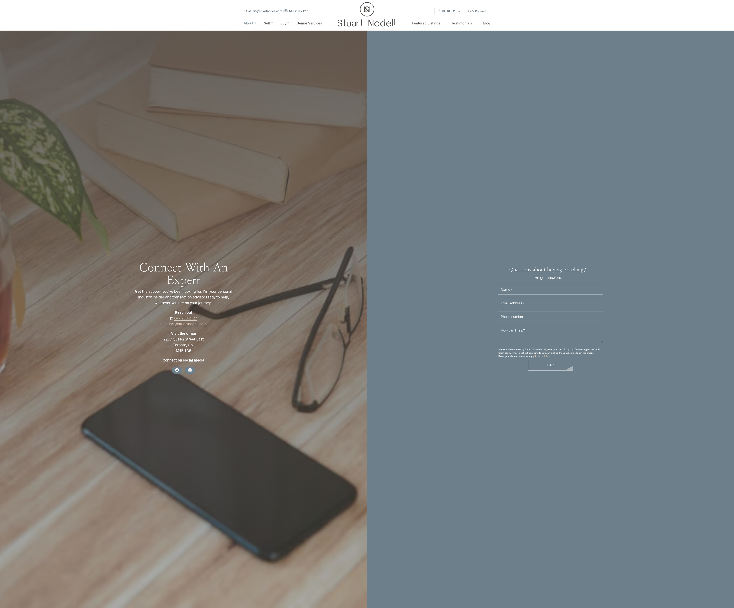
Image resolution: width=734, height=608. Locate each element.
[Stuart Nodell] (367, 13)
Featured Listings (426, 23)
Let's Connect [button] (477, 11)
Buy (283, 23)
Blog (486, 23)
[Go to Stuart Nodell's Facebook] (439, 11)
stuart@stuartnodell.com (185, 323)
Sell (267, 23)
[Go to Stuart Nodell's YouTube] (448, 11)
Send (550, 365)
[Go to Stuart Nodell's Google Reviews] (459, 11)
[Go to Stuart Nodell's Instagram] (443, 11)
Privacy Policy (542, 356)
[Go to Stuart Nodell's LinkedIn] (454, 11)
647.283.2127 (185, 317)
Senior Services (309, 23)
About (248, 23)
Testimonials (461, 23)
